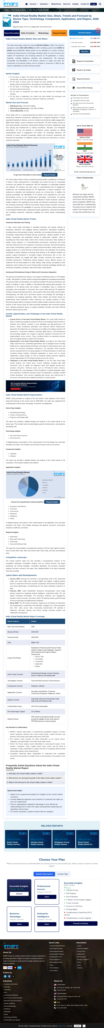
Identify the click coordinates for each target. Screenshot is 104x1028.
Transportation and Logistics (12, 1020)
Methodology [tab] (43, 33)
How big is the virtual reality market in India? (24, 774)
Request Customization (85, 61)
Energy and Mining (9, 1003)
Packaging (7, 1011)
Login (94, 4)
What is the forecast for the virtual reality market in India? (29, 782)
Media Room (56, 4)
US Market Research (56, 957)
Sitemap (80, 968)
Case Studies (54, 970)
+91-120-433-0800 (61, 1008)
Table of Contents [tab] (28, 33)
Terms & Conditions (83, 948)
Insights (75, 4)
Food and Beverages (10, 1006)
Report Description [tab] (12, 33)
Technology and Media (10, 1017)
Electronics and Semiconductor (13, 1000)
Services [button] (33, 4)
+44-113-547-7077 (62, 999)
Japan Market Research (56, 951)
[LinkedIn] (5, 976)
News (79, 965)
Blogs (51, 965)
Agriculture (7, 987)
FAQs (79, 962)
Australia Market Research (57, 946)
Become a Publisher (83, 959)
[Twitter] (13, 976)
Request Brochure (83, 79)
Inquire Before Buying (85, 88)
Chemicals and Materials (11, 995)
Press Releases (54, 968)
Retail (6, 1014)
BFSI (5, 992)
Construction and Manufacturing (13, 998)
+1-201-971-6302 (61, 990)
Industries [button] (44, 4)
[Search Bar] (100, 4)
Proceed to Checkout (80, 923)
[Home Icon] (26, 4)
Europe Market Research (57, 954)
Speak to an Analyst (84, 70)
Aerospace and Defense (11, 984)
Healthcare (7, 1009)
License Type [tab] (62, 874)
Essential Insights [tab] (19, 887)
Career (79, 946)
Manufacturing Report (56, 962)
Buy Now (85, 51)
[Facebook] (9, 976)
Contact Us (85, 4)
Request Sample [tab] (59, 33)
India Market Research (56, 948)
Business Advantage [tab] (17, 916)
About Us (66, 4)
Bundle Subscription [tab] (44, 874)
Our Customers (82, 957)
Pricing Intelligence (55, 959)
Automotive (7, 989)
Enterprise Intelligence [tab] (44, 916)
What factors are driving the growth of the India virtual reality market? (34, 778)
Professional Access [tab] (44, 889)
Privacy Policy (62, 1026)
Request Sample (49, 175)
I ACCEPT (77, 1026)
